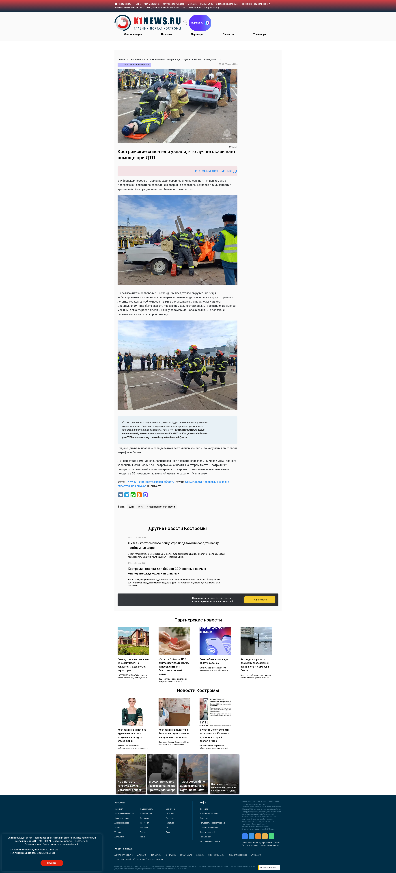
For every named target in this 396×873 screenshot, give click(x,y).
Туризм (117, 832)
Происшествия (146, 814)
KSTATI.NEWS (186, 855)
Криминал (144, 823)
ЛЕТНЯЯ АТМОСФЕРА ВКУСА (129, 7)
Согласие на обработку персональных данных (261, 842)
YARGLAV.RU (256, 855)
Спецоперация (133, 34)
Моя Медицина (151, 4)
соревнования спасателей (161, 507)
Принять (51, 863)
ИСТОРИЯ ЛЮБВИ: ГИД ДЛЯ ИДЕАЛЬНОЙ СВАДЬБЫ (195, 171)
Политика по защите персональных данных (260, 845)
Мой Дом (192, 4)
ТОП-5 (137, 4)
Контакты (204, 818)
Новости (166, 34)
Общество (135, 59)
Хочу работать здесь (174, 4)
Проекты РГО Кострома (124, 814)
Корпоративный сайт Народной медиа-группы (138, 860)
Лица (168, 832)
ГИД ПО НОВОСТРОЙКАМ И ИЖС (163, 7)
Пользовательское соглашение (212, 823)
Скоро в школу (211, 7)
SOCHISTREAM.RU (216, 855)
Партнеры (197, 34)
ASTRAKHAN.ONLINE (123, 855)
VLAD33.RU (141, 855)
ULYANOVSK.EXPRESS (237, 855)
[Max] (145, 495)
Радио (142, 837)
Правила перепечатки (209, 827)
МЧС (140, 507)
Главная (122, 59)
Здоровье (170, 818)
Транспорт (259, 34)
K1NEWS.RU (171, 855)
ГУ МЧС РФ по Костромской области (150, 481)
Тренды (143, 832)
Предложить (124, 4)
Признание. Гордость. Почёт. (255, 4)
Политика (170, 814)
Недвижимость (146, 809)
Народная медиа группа (210, 841)
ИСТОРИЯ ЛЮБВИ (192, 7)
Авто (168, 827)
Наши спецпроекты (122, 818)
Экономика (170, 809)
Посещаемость (205, 837)
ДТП (131, 507)
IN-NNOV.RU (156, 855)
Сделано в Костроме (227, 4)
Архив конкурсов (121, 823)
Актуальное (119, 837)
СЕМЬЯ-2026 (206, 4)
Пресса (117, 827)
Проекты (228, 34)
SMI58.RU (200, 855)
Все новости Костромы (137, 64)
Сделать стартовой (207, 832)
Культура (170, 823)
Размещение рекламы (209, 814)
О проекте (204, 809)
